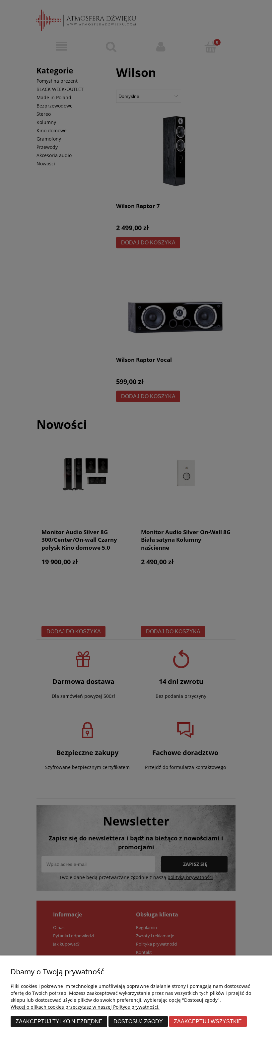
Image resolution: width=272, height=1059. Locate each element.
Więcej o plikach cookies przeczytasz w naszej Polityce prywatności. (85, 1007)
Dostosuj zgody (138, 1021)
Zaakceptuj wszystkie (208, 1021)
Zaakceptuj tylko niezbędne (59, 1021)
